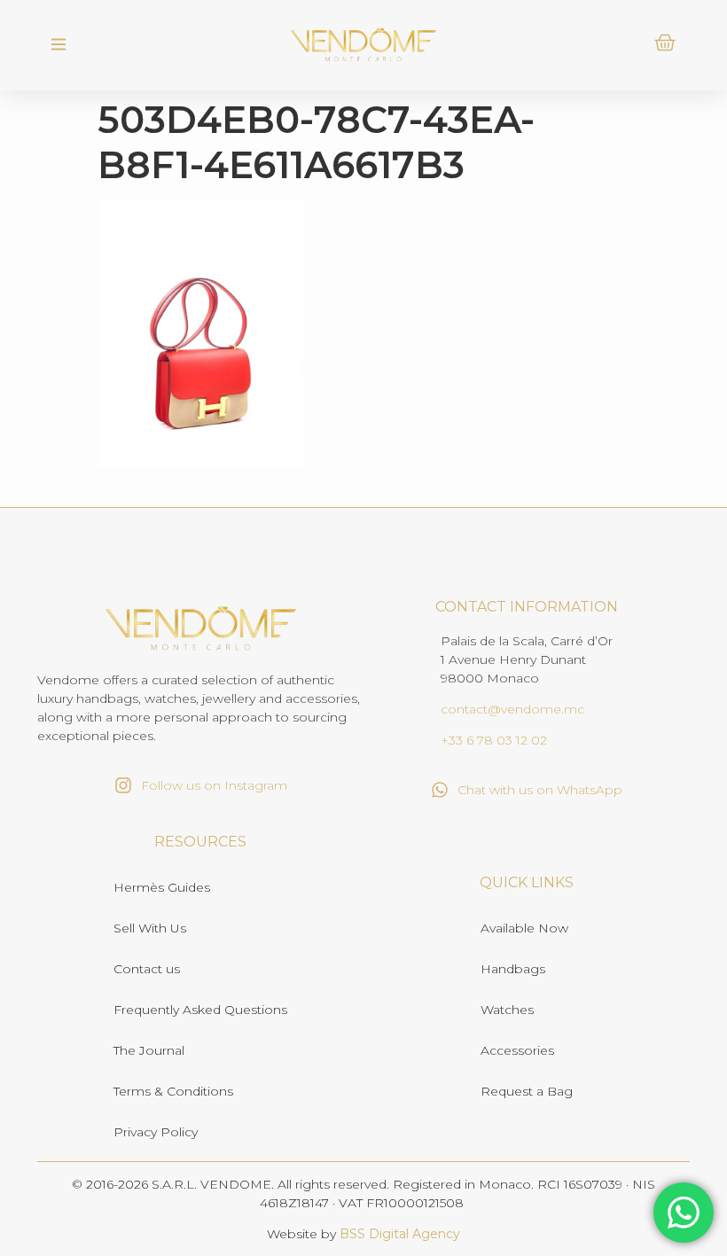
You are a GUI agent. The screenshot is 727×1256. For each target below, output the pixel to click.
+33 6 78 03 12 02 (494, 740)
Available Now (524, 928)
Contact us (146, 969)
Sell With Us (149, 928)
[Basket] (665, 42)
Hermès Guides (161, 887)
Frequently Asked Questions (200, 1010)
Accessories (517, 1050)
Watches (507, 1010)
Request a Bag (527, 1091)
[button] (58, 45)
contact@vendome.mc (512, 709)
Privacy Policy (155, 1132)
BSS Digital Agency (400, 1234)
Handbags (513, 969)
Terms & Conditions (173, 1091)
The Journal (148, 1050)
